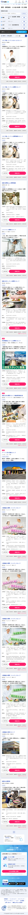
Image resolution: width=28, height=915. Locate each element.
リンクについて (13, 898)
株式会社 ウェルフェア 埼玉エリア (9, 565)
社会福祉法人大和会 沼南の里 (7, 734)
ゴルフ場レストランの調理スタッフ (11, 87)
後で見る (5, 77)
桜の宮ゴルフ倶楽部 (5, 42)
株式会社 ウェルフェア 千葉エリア (9, 509)
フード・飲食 (12, 4)
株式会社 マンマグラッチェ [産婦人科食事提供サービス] (13, 397)
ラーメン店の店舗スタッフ (9, 452)
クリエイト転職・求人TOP (5, 4)
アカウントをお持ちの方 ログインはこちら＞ (14, 873)
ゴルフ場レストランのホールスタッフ (12, 40)
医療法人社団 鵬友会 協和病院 (8, 783)
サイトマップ (21, 898)
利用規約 (6, 898)
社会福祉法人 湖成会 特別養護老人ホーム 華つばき (12, 342)
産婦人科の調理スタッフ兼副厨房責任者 (12, 395)
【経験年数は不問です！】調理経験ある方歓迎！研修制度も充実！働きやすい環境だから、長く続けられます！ (13, 348)
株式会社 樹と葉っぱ (6, 283)
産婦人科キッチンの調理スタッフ (10, 281)
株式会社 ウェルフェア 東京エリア (9, 677)
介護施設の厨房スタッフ (8, 732)
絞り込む (24, 13)
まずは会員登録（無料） (14, 871)
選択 (24, 17)
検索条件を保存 (21, 31)
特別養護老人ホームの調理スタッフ (11, 340)
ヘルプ (16, 900)
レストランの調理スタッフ (9, 229)
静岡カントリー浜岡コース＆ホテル (8, 231)
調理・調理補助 (18, 4)
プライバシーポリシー (9, 900)
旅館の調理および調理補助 (9, 183)
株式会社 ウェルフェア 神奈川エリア (9, 620)
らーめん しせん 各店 (6, 454)
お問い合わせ (8, 902)
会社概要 (22, 900)
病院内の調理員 (6, 781)
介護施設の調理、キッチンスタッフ (11, 508)
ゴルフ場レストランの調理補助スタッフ (12, 136)
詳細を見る (17, 77)
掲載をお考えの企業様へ (18, 902)
